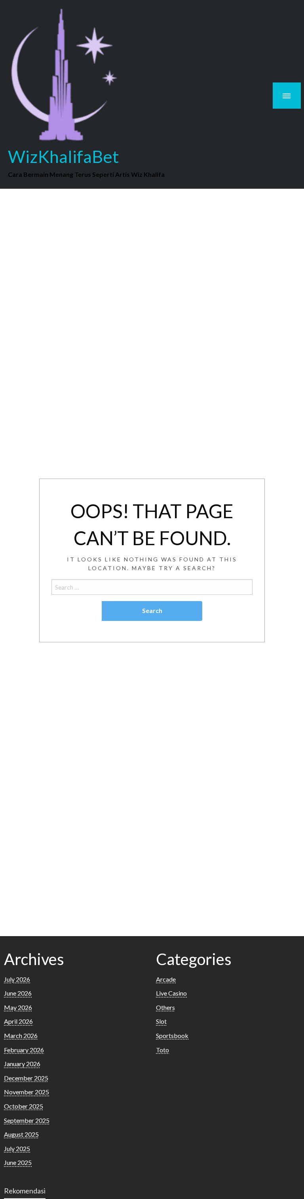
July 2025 (17, 1148)
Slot (161, 1021)
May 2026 (18, 1007)
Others (165, 1007)
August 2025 (21, 1134)
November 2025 (26, 1092)
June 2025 (18, 1162)
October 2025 (23, 1106)
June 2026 (18, 993)
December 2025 (26, 1078)
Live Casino (171, 993)
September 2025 (26, 1120)
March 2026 (21, 1035)
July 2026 (17, 979)
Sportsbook (172, 1035)
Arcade (166, 979)
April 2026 (18, 1021)
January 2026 (22, 1063)
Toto (162, 1049)
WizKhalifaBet (63, 156)
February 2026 (24, 1049)
